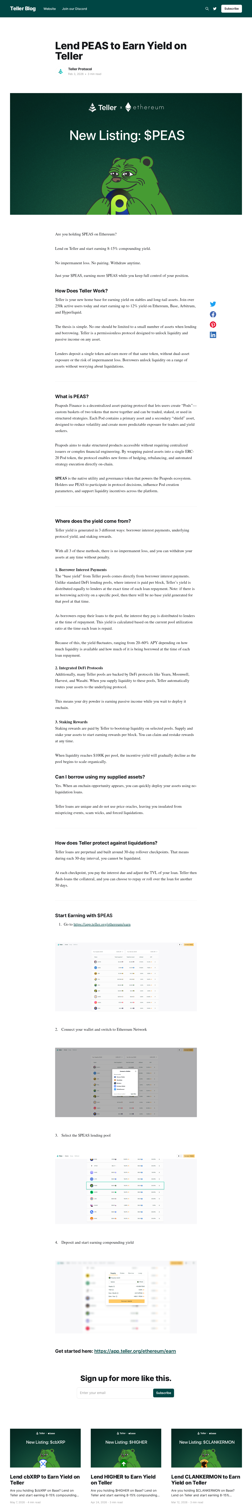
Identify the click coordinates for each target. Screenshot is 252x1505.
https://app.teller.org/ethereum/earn (102, 924)
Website (50, 9)
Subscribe (231, 8)
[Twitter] (215, 8)
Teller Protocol (80, 69)
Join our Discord (74, 9)
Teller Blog (23, 9)
